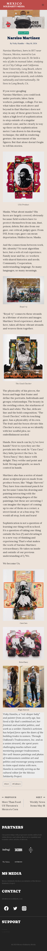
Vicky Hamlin (18, 43)
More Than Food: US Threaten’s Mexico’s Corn (11, 803)
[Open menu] (43, 5)
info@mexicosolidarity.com (12, 899)
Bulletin (23, 33)
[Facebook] (6, 908)
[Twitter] (15, 908)
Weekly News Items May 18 (37, 801)
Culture (16, 784)
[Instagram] (24, 908)
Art (6, 784)
